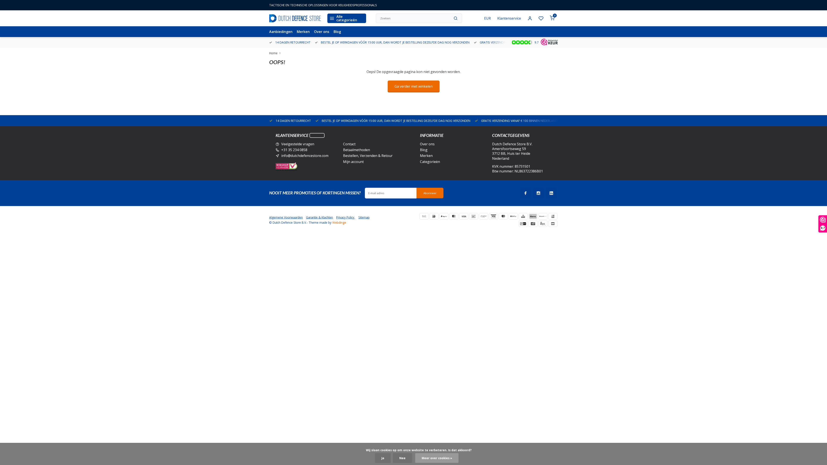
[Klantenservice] (317, 135)
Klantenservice (509, 18)
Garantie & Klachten (319, 217)
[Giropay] (523, 223)
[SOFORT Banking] (483, 216)
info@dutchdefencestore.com (304, 155)
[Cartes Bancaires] (552, 223)
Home (273, 53)
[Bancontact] (473, 216)
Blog (337, 31)
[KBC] (523, 216)
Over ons (321, 31)
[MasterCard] (453, 216)
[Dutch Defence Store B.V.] (295, 18)
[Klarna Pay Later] (533, 216)
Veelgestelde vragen (297, 144)
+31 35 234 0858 (294, 149)
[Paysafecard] (542, 216)
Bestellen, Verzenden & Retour (368, 155)
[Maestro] (503, 216)
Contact (349, 144)
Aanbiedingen (280, 31)
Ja (382, 458)
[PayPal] (443, 216)
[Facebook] (525, 193)
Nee (402, 458)
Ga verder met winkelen (414, 86)
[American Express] (552, 216)
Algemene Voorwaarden (286, 217)
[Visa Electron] (493, 216)
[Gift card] (533, 223)
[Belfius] (513, 216)
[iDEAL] (433, 216)
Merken (303, 31)
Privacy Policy (345, 217)
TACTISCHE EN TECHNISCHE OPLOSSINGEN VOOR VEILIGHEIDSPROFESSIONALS (323, 5)
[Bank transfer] (424, 216)
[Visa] (463, 216)
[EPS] (542, 223)
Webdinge (339, 222)
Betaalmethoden (356, 149)
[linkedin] (551, 193)
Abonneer (430, 193)
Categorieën (430, 161)
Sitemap (364, 217)
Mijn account (353, 161)
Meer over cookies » (437, 458)
